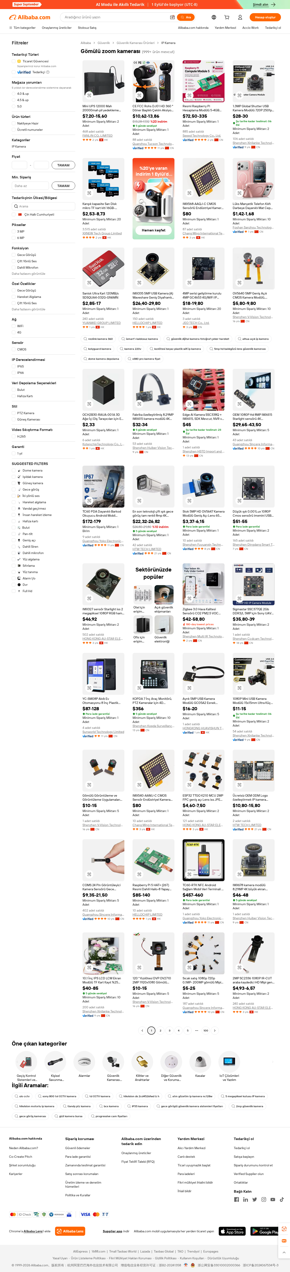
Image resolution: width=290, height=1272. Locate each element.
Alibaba (86, 43)
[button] (172, 17)
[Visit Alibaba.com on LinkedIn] (245, 1199)
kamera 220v (132, 348)
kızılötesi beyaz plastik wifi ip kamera (177, 348)
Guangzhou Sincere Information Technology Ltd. (254, 444)
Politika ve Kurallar (77, 1195)
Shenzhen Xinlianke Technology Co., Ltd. (254, 143)
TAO (180, 1251)
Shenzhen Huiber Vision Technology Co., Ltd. (153, 448)
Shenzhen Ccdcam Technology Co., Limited (254, 638)
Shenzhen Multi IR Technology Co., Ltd (204, 636)
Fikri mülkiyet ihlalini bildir (195, 1182)
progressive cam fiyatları (111, 1116)
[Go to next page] (215, 1030)
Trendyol (193, 1251)
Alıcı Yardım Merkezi (191, 1148)
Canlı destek (186, 1156)
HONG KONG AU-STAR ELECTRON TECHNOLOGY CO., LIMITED (103, 638)
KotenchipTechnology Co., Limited (103, 444)
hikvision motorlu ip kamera (36, 1106)
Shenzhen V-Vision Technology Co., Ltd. (254, 317)
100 (205, 1030)
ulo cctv (24, 1096)
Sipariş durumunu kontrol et (253, 1165)
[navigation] (43, 537)
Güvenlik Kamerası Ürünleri (136, 43)
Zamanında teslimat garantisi (85, 1165)
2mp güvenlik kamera (249, 1106)
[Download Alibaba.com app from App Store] (232, 1231)
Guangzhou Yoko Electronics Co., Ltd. (103, 541)
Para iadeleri (186, 1174)
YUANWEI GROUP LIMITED (101, 323)
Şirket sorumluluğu (22, 1165)
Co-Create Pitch (20, 1156)
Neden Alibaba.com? (23, 1148)
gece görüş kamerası (32, 1116)
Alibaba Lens (33, 1231)
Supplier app (112, 1231)
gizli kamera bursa (70, 1116)
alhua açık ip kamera (255, 338)
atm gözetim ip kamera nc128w (192, 1096)
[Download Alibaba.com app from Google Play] (265, 1231)
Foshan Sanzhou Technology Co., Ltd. (254, 227)
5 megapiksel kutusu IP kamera (245, 1096)
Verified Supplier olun (249, 1174)
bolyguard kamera (99, 348)
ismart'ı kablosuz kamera (142, 338)
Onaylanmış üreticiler (136, 1153)
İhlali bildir (184, 1191)
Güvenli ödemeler (77, 1148)
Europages (210, 1251)
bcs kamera (111, 1106)
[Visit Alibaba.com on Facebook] (236, 1199)
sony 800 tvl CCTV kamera (59, 1096)
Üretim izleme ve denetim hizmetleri (83, 1184)
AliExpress (80, 1251)
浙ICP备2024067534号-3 (260, 1265)
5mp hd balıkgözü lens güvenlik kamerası (240, 348)
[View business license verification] (186, 1265)
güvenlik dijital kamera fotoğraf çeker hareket (200, 338)
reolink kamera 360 (100, 338)
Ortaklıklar (241, 1182)
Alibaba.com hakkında (25, 1138)
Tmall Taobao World (122, 1251)
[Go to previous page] (142, 1030)
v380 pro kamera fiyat (146, 358)
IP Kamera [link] (168, 43)
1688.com (98, 1251)
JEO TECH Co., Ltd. (196, 323)
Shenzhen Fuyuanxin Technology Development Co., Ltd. (204, 544)
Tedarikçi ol (242, 1148)
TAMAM (63, 165)
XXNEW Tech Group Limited (102, 233)
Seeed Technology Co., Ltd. (202, 135)
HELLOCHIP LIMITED (147, 323)
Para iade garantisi (78, 1156)
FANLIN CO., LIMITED (97, 135)
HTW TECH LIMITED (147, 549)
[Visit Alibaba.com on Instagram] (263, 1199)
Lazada (145, 1251)
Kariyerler (15, 1174)
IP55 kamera (140, 1106)
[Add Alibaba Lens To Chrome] (70, 1231)
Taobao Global (164, 1251)
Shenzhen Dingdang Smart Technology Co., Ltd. (254, 544)
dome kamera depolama (103, 358)
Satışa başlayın (244, 1156)
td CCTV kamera (99, 1096)
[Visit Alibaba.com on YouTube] (273, 1199)
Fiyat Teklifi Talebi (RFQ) (138, 1161)
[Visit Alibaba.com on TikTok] (282, 1199)
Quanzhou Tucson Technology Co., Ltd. (153, 144)
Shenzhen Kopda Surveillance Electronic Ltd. (153, 726)
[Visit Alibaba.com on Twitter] (254, 1199)
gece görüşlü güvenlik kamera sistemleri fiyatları (192, 1106)
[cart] (227, 18)
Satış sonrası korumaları (81, 1174)
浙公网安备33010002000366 (219, 1265)
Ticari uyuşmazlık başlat (194, 1165)
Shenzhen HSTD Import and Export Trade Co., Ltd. (204, 451)
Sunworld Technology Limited (103, 732)
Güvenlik (104, 43)
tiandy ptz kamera (79, 1106)
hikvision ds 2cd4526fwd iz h (141, 1096)
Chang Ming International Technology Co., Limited (204, 233)
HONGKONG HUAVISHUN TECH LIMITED (204, 728)
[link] (284, 1229)
